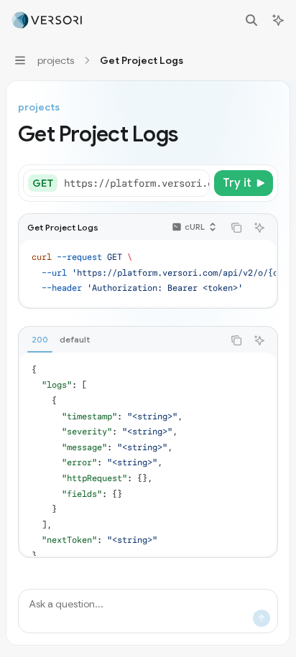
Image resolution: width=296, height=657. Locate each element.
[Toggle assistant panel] (278, 20)
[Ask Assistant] (259, 227)
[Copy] (196, 183)
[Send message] (261, 618)
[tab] (39, 339)
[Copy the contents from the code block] (236, 227)
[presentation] (136, 183)
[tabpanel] (148, 454)
